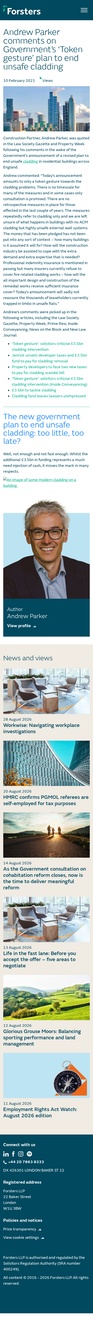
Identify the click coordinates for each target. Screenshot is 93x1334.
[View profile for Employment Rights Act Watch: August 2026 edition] (46, 1075)
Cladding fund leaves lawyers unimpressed (49, 396)
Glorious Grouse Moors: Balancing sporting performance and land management (42, 1037)
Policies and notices (22, 1220)
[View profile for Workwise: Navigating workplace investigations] (46, 691)
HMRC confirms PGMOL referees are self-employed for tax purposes (46, 800)
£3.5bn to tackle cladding (34, 390)
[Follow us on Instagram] (20, 1153)
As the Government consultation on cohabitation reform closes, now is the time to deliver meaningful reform (44, 878)
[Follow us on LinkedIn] (6, 1153)
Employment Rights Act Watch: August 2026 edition (40, 1112)
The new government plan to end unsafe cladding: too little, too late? (43, 429)
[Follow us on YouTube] (29, 1153)
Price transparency (19, 1229)
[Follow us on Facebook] (13, 1153)
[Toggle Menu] (84, 10)
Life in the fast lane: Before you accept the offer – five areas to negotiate (39, 959)
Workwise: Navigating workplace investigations (41, 728)
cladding (30, 161)
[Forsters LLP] (22, 10)
